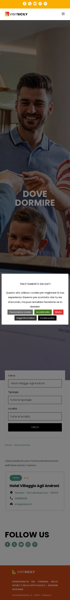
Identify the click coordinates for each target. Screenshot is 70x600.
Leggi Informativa (25, 318)
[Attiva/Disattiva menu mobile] (63, 14)
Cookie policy (47, 318)
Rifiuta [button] (58, 312)
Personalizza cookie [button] (20, 312)
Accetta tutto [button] (43, 312)
